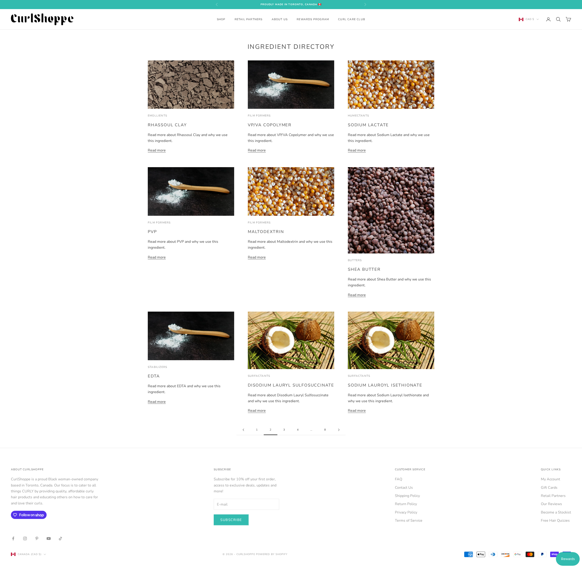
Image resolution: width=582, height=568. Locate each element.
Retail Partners (249, 19)
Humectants (358, 115)
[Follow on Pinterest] (37, 538)
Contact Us (404, 487)
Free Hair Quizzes (555, 520)
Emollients (157, 115)
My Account (550, 479)
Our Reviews (551, 503)
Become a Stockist (556, 512)
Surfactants (259, 376)
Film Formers (259, 115)
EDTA (154, 376)
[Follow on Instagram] (25, 538)
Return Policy (406, 503)
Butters (355, 260)
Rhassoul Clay (167, 125)
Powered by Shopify (272, 554)
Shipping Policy (407, 495)
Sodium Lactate (368, 125)
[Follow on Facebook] (13, 538)
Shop (221, 19)
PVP (152, 231)
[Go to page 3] (339, 430)
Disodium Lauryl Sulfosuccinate (291, 385)
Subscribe (231, 520)
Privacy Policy (406, 512)
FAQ (398, 479)
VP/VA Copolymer (269, 125)
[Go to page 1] (243, 430)
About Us (280, 19)
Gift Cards (549, 487)
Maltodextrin (266, 231)
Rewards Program (313, 19)
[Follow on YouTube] (48, 538)
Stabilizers (157, 367)
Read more (157, 150)
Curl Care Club (351, 19)
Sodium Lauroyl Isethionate (385, 385)
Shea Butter (364, 269)
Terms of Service (408, 520)
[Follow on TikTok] (60, 538)
